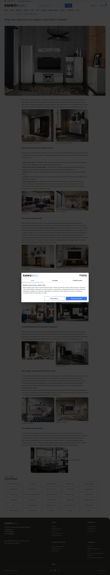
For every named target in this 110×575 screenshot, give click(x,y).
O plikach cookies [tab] (77, 280)
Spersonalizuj (54, 298)
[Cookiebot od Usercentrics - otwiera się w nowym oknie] (80, 276)
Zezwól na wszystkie (76, 298)
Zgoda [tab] (32, 280)
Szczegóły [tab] (55, 280)
